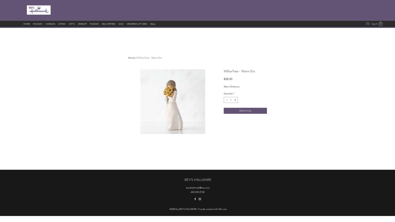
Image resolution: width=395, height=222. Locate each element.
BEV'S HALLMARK (198, 179)
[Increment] (235, 100)
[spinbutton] (230, 100)
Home (131, 57)
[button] (381, 24)
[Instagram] (199, 199)
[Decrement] (226, 100)
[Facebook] (195, 199)
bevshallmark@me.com (198, 187)
